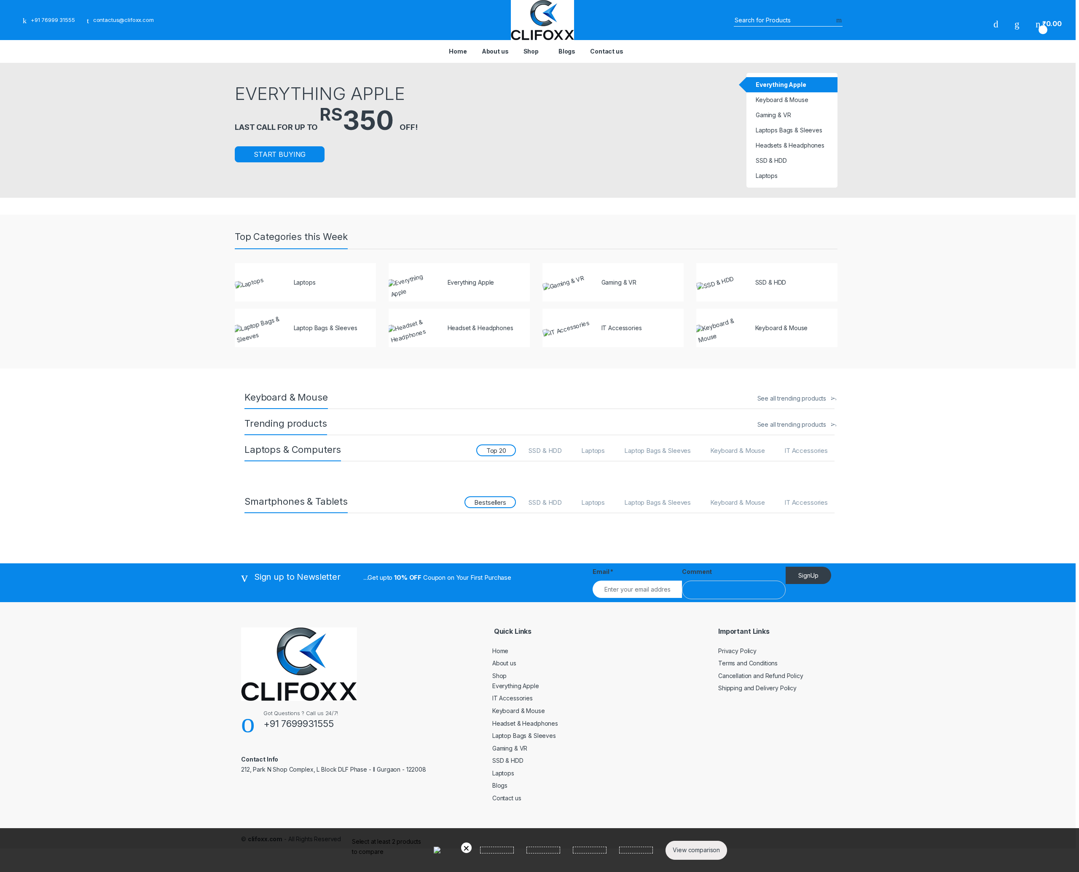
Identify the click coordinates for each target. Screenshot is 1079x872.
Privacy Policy (737, 650)
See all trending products (792, 398)
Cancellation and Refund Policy (760, 675)
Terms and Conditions (748, 663)
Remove (466, 847)
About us (495, 51)
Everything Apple (515, 685)
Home (458, 51)
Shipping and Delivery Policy (757, 688)
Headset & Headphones (525, 723)
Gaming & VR (509, 748)
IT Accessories (806, 451)
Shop (531, 51)
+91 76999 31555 (53, 19)
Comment (697, 571)
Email (603, 571)
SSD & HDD (545, 451)
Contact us (606, 51)
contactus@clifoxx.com (123, 19)
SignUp (808, 575)
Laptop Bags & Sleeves (657, 451)
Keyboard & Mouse (737, 451)
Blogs (566, 51)
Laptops (593, 451)
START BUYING (280, 154)
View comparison (696, 849)
